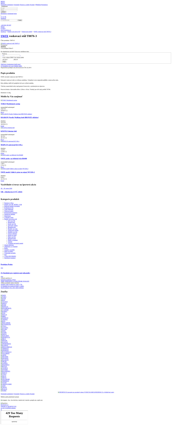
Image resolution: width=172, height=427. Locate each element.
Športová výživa (9, 203)
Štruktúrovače (12, 227)
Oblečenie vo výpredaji (10, 246)
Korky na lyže (12, 224)
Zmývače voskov (13, 225)
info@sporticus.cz (6, 30)
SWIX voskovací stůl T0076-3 (42, 31)
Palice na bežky (8, 251)
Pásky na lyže (12, 237)
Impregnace (7, 216)
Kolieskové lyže (8, 208)
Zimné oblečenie (9, 245)
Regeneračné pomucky (10, 212)
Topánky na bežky (9, 250)
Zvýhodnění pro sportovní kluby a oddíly (12, 286)
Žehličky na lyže (12, 232)
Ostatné (10, 241)
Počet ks (4, 54)
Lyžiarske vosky (9, 217)
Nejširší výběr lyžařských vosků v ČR (11, 284)
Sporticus (3, 31)
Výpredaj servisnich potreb (15, 243)
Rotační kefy (11, 222)
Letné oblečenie (8, 209)
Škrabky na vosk (12, 229)
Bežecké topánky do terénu (12, 206)
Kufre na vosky (12, 235)
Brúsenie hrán (12, 238)
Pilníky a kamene (13, 240)
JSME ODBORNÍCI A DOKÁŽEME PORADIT (15, 281)
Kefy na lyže (11, 220)
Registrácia (44, 4)
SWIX (4, 36)
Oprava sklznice (12, 233)
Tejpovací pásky (9, 211)
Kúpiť (2, 126)
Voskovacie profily (27, 31)
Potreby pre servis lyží (14, 31)
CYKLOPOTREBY (10, 256)
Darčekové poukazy (10, 258)
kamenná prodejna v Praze (8, 279)
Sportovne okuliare (9, 214)
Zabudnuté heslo (12, 13)
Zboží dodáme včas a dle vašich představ (12, 288)
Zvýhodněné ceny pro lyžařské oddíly (11, 66)
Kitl (5, 254)
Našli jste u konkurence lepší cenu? (11, 64)
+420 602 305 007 (6, 25)
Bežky (6, 248)
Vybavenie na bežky (10, 253)
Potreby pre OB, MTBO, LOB (13, 204)
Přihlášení (38, 4)
